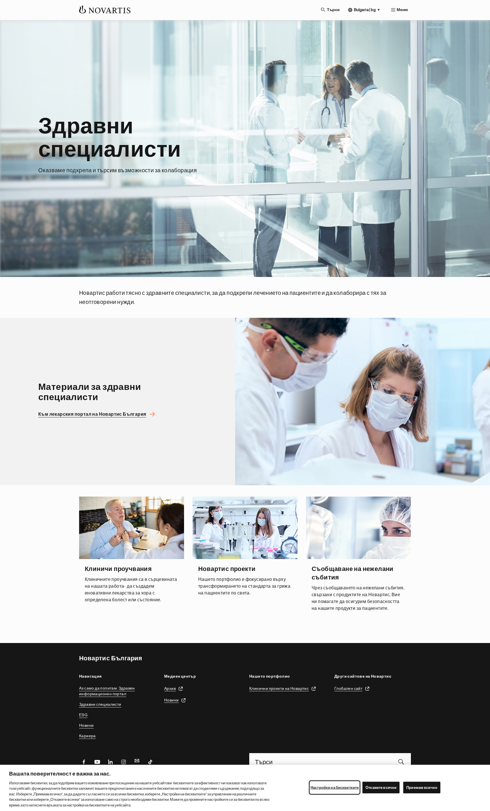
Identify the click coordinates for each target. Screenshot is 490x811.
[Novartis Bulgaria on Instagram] (123, 761)
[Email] (136, 761)
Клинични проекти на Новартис (279, 688)
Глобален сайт (348, 688)
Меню (402, 10)
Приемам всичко (421, 787)
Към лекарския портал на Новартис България (92, 414)
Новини (86, 725)
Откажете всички (381, 787)
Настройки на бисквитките (335, 787)
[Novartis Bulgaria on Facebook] (83, 761)
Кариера (87, 736)
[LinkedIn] (110, 761)
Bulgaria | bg (365, 10)
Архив (170, 688)
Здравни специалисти (100, 704)
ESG (83, 715)
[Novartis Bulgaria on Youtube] (97, 761)
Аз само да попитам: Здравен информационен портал (107, 691)
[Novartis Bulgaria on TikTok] (150, 761)
